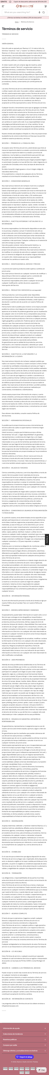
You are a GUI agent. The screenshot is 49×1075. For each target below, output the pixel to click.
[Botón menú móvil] (3, 6)
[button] (45, 6)
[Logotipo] (24, 6)
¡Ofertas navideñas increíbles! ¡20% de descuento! (24, 18)
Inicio (17, 22)
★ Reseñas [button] (47, 539)
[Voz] (39, 12)
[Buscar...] (43, 12)
